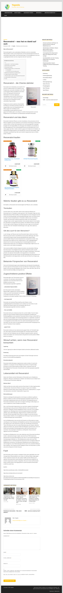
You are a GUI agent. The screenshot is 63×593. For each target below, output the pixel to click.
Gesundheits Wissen (28, 12)
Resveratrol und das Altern (10, 65)
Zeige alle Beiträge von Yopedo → (20, 520)
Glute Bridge (45, 97)
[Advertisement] (31, 27)
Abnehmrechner (8, 12)
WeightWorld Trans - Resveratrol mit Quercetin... (12, 159)
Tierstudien (9, 69)
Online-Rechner (46, 83)
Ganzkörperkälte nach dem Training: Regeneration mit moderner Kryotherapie (51, 59)
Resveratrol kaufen (8, 67)
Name (5, 552)
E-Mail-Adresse (8, 557)
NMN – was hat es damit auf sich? (50, 99)
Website (6, 563)
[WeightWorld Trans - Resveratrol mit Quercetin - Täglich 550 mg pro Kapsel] (12, 150)
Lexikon (44, 79)
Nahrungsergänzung (47, 81)
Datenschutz (57, 591)
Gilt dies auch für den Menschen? (13, 71)
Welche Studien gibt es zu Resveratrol (12, 68)
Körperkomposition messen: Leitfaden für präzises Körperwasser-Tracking (51, 64)
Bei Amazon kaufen (13, 194)
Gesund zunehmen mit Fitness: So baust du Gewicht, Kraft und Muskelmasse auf (50, 44)
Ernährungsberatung (50, 12)
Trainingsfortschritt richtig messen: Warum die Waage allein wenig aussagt (50, 54)
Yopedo (16, 4)
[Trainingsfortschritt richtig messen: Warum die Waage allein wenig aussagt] (9, 491)
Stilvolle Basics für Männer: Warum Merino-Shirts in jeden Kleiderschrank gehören (50, 49)
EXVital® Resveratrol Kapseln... (31, 158)
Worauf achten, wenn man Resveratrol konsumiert (15, 75)
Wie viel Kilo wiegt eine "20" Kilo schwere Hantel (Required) (19, 574)
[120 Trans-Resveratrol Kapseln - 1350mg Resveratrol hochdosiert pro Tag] (12, 178)
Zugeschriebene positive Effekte (11, 74)
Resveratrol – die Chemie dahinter (11, 64)
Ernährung (39, 12)
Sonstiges (5, 39)
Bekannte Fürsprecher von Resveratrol (12, 72)
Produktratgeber (46, 85)
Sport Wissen (17, 12)
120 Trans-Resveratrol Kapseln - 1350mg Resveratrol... (11, 188)
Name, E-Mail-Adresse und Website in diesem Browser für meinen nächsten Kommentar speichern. (20, 571)
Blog (6, 15)
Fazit (6, 78)
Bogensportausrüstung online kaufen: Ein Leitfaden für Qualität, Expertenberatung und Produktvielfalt (34, 498)
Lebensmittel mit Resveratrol (10, 77)
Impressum (52, 591)
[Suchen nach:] (50, 104)
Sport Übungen (46, 88)
